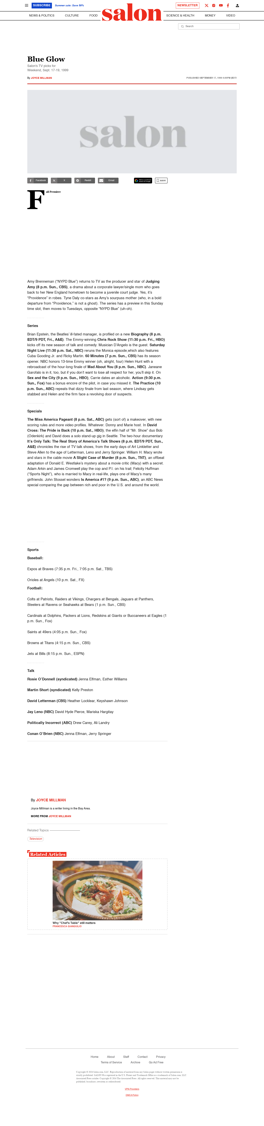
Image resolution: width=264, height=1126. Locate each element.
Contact (142, 1057)
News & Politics (41, 15)
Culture (72, 15)
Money (210, 15)
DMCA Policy (132, 1095)
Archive (135, 1062)
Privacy (161, 1057)
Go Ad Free (156, 1062)
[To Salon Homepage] (132, 12)
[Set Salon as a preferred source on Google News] (143, 180)
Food (93, 15)
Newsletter (187, 5)
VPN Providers (132, 1089)
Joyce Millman (41, 78)
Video (230, 15)
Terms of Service (111, 1062)
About (111, 1057)
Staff (126, 1057)
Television (35, 839)
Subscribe (41, 5)
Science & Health (180, 15)
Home (94, 1057)
